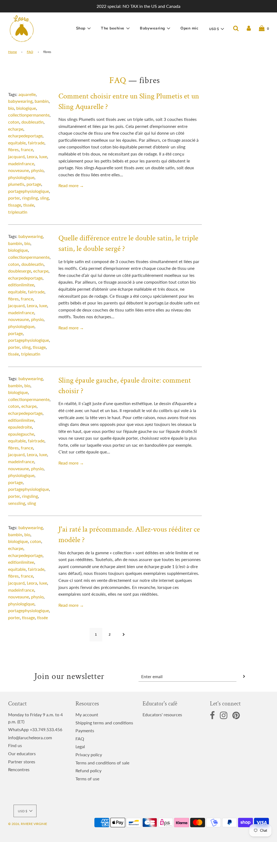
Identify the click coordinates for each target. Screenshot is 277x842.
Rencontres (18, 769)
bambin (42, 101)
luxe (43, 156)
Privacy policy (88, 754)
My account (86, 714)
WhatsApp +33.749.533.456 (35, 729)
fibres (13, 149)
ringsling (30, 197)
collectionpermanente (29, 114)
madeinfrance (21, 163)
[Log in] (249, 28)
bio (11, 108)
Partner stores (21, 761)
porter (14, 197)
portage (34, 184)
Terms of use (87, 778)
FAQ (30, 52)
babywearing (20, 101)
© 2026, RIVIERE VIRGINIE (27, 824)
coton (13, 121)
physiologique (21, 177)
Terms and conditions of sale (102, 762)
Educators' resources (162, 714)
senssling (16, 503)
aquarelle (27, 94)
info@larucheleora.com (30, 737)
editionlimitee (21, 284)
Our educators (22, 753)
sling (44, 197)
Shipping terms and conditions (104, 722)
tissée (28, 204)
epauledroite (20, 426)
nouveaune (18, 170)
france (27, 149)
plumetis (16, 184)
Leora (32, 156)
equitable (17, 142)
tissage (14, 204)
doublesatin (32, 121)
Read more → (71, 185)
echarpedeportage (25, 135)
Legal (80, 746)
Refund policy (88, 770)
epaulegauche (21, 433)
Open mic (189, 28)
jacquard (16, 156)
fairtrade (36, 142)
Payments (84, 730)
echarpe (15, 128)
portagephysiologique (28, 191)
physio (37, 170)
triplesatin (17, 211)
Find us (15, 745)
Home (12, 52)
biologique (26, 108)
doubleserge (19, 270)
